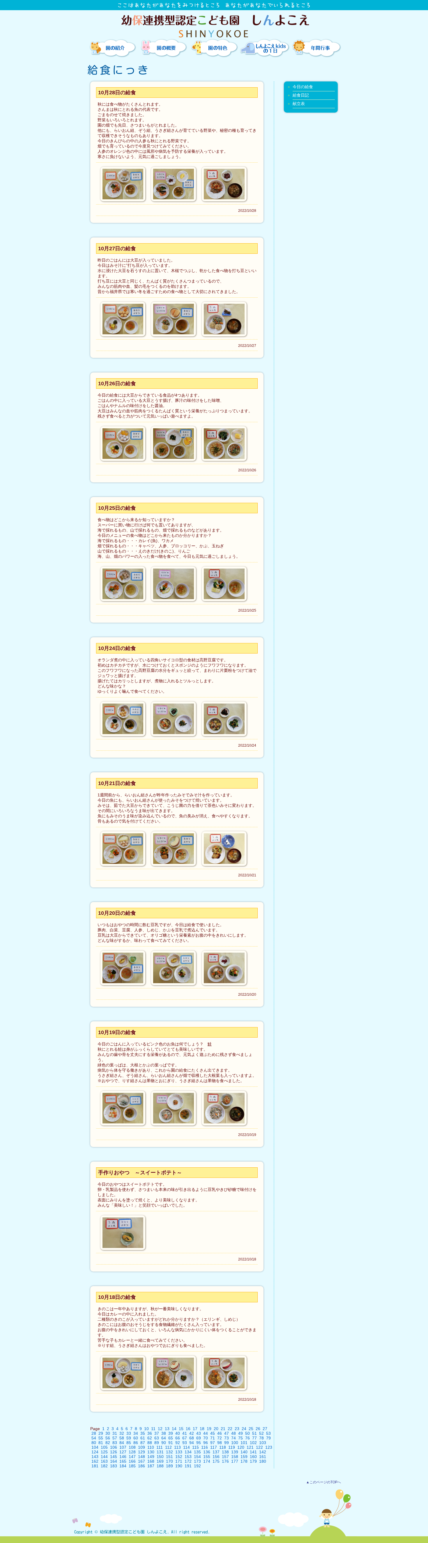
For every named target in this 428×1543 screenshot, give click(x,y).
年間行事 (316, 48)
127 (122, 1452)
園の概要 (163, 48)
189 (169, 1466)
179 (253, 1461)
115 (195, 1447)
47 (226, 1433)
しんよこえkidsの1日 (265, 48)
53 (268, 1433)
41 (184, 1433)
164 (113, 1461)
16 (188, 1428)
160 (253, 1456)
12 (160, 1428)
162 (94, 1461)
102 (253, 1442)
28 (93, 1433)
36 (149, 1433)
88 (149, 1442)
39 (170, 1433)
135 (197, 1452)
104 (94, 1447)
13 (167, 1428)
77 (254, 1438)
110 (150, 1447)
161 (262, 1456)
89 (156, 1442)
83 (114, 1442)
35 (142, 1433)
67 (184, 1438)
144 (104, 1456)
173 (197, 1461)
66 (177, 1438)
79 (268, 1438)
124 (94, 1452)
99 (226, 1442)
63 (156, 1438)
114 (186, 1447)
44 (205, 1433)
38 (163, 1433)
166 (132, 1461)
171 (178, 1461)
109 (141, 1447)
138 (225, 1452)
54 (93, 1438)
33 (128, 1433)
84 (121, 1442)
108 (132, 1447)
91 (170, 1442)
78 (261, 1438)
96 (205, 1442)
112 (168, 1447)
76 (247, 1438)
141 (253, 1452)
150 (160, 1456)
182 (104, 1466)
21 (223, 1428)
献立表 (299, 103)
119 (231, 1447)
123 (268, 1447)
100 (234, 1442)
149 (150, 1456)
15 (181, 1428)
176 (225, 1461)
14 (174, 1428)
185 (132, 1466)
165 (122, 1461)
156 (216, 1456)
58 (121, 1438)
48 (233, 1433)
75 (240, 1438)
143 (94, 1456)
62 (149, 1438)
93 (184, 1442)
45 (212, 1433)
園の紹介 (112, 48)
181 (94, 1466)
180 (262, 1461)
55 (100, 1438)
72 (219, 1438)
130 (150, 1452)
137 (216, 1452)
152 (178, 1456)
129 (141, 1452)
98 (219, 1442)
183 (113, 1466)
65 (170, 1438)
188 (160, 1466)
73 (226, 1438)
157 (225, 1456)
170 (169, 1461)
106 (113, 1447)
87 (142, 1442)
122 (259, 1447)
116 (204, 1447)
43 (198, 1433)
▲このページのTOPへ (323, 1482)
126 (113, 1452)
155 (206, 1456)
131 (160, 1452)
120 (240, 1447)
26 (258, 1428)
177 (234, 1461)
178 (243, 1461)
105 (104, 1447)
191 (188, 1466)
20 (216, 1428)
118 (222, 1447)
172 (188, 1461)
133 (178, 1452)
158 (234, 1456)
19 (209, 1428)
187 (150, 1466)
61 (142, 1438)
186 (141, 1466)
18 (202, 1428)
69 (198, 1438)
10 (146, 1428)
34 (135, 1433)
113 (177, 1447)
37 (156, 1433)
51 (254, 1433)
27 (265, 1428)
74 (233, 1438)
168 (150, 1461)
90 (163, 1442)
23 (237, 1428)
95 (198, 1442)
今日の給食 (303, 86)
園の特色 (214, 48)
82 (107, 1442)
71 (212, 1438)
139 (234, 1452)
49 (240, 1433)
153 (188, 1456)
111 (159, 1447)
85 (128, 1442)
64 (163, 1438)
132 (169, 1452)
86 (135, 1442)
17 (195, 1428)
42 (191, 1433)
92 (177, 1442)
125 (104, 1452)
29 (100, 1433)
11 (153, 1428)
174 (206, 1461)
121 (250, 1447)
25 (251, 1428)
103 (262, 1442)
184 (122, 1466)
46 (219, 1433)
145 (113, 1456)
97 (212, 1442)
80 (93, 1442)
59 (128, 1438)
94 (191, 1442)
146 (122, 1456)
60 (135, 1438)
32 (121, 1433)
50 (247, 1433)
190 (178, 1466)
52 (261, 1433)
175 (216, 1461)
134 (188, 1452)
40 (177, 1433)
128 (132, 1452)
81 (100, 1442)
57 (114, 1438)
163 (104, 1461)
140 (243, 1452)
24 (244, 1428)
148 (141, 1456)
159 (243, 1456)
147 (132, 1456)
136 (206, 1452)
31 (114, 1433)
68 (191, 1438)
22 (230, 1428)
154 (197, 1456)
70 (205, 1438)
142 (262, 1452)
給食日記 (301, 95)
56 (107, 1438)
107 (122, 1447)
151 (169, 1456)
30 (107, 1433)
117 (213, 1447)
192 (197, 1466)
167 (141, 1461)
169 (160, 1461)
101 (243, 1442)
